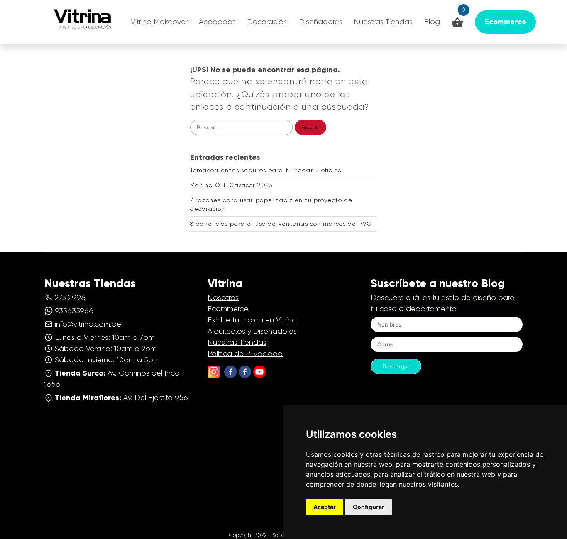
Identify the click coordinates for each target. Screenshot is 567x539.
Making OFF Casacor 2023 (231, 185)
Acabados (217, 21)
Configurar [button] (368, 506)
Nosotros (223, 297)
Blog (432, 21)
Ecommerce (228, 309)
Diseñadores (320, 21)
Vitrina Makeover (159, 21)
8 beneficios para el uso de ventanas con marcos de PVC (280, 223)
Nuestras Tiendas (383, 21)
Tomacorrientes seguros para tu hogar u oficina (266, 170)
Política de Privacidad (245, 353)
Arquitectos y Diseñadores (252, 331)
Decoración (267, 21)
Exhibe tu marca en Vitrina (252, 320)
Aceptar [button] (324, 506)
